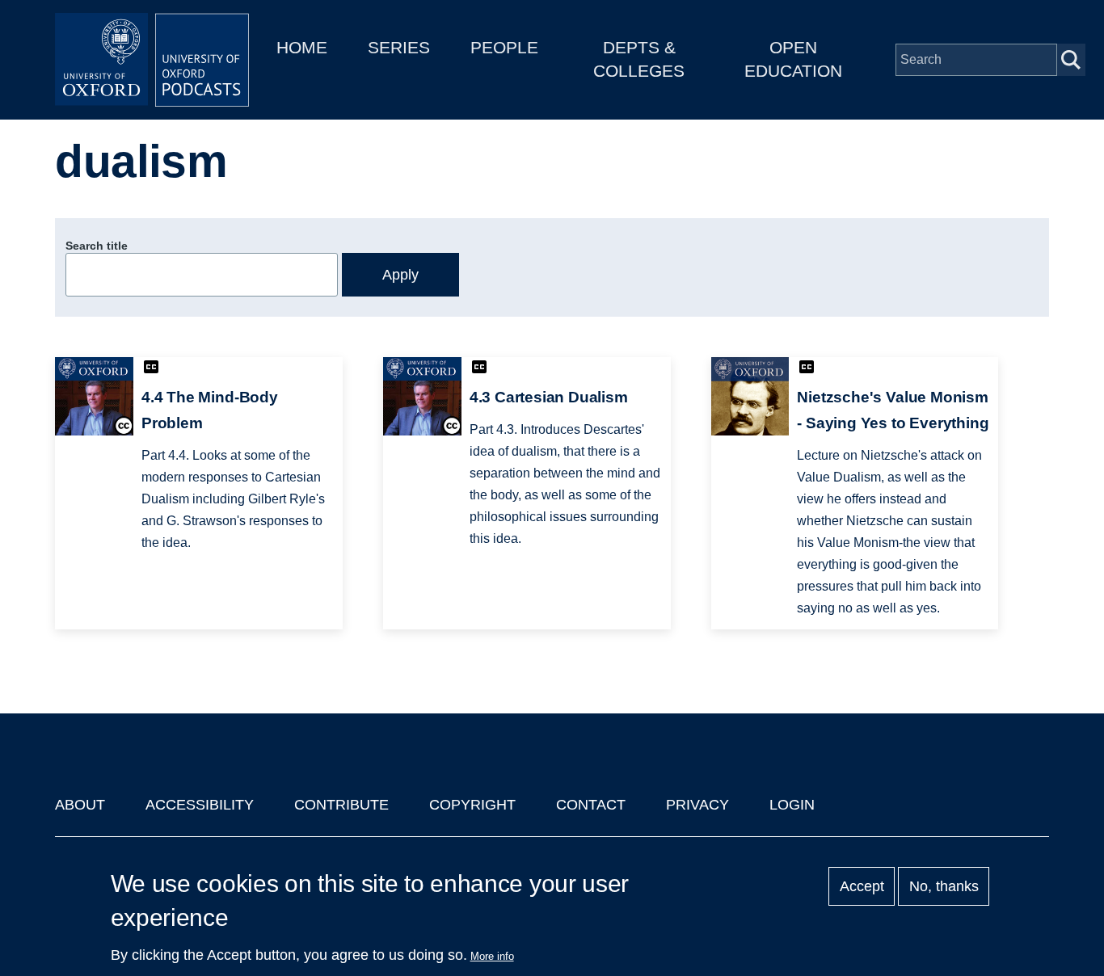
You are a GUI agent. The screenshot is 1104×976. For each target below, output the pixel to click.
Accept (862, 886)
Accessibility (199, 805)
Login (792, 805)
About (80, 805)
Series (399, 47)
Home (301, 47)
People (504, 47)
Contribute (341, 805)
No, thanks (944, 886)
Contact (591, 805)
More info (492, 956)
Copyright (472, 805)
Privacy (697, 805)
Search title (96, 245)
